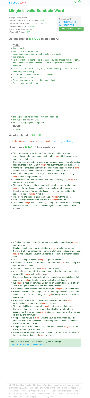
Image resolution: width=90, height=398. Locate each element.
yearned (20, 326)
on (26, 285)
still (38, 242)
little (74, 282)
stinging (52, 280)
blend (21, 56)
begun (46, 199)
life (41, 173)
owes (31, 265)
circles (77, 288)
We (14, 282)
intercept (27, 176)
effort (19, 274)
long (44, 250)
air (47, 242)
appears (58, 282)
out (57, 153)
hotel (28, 291)
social (52, 54)
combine (34, 59)
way (43, 326)
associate (20, 68)
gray (64, 199)
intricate (32, 253)
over (47, 188)
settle (49, 170)
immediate (48, 285)
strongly (72, 173)
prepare (26, 80)
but (14, 62)
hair (34, 199)
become (19, 83)
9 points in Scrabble (67, 21)
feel (32, 191)
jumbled (32, 122)
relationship (56, 68)
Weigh (16, 262)
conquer (16, 193)
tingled (27, 277)
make (18, 80)
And (57, 262)
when (70, 320)
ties (47, 68)
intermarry (17, 71)
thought (59, 164)
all (17, 122)
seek (53, 153)
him (50, 191)
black (29, 199)
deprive (19, 74)
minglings (68, 141)
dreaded (40, 262)
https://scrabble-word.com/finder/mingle (28, 344)
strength (45, 309)
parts (77, 59)
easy (62, 167)
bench (48, 288)
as (46, 59)
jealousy (59, 179)
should (73, 332)
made (55, 167)
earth (69, 242)
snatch (36, 280)
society (37, 68)
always (38, 320)
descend (33, 288)
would (15, 294)
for (66, 167)
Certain (16, 250)
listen (74, 294)
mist (24, 242)
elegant (27, 259)
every (53, 164)
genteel (51, 259)
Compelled (18, 317)
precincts (57, 285)
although (51, 202)
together (22, 48)
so (27, 62)
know (66, 282)
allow (75, 68)
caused (19, 332)
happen (76, 185)
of (50, 68)
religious (64, 173)
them (70, 167)
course (32, 320)
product (58, 62)
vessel (25, 262)
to (14, 48)
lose (78, 311)
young (32, 306)
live (19, 259)
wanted (25, 191)
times (42, 205)
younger (70, 156)
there (24, 161)
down (54, 170)
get (14, 119)
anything (17, 303)
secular (50, 173)
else (56, 116)
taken (38, 332)
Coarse (16, 199)
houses (66, 205)
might (66, 179)
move (15, 54)
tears (57, 306)
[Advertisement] (47, 99)
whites (72, 202)
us (30, 153)
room (52, 291)
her (60, 153)
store (37, 309)
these (64, 317)
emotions (17, 320)
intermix (23, 59)
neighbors (67, 191)
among (22, 54)
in (50, 62)
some (37, 191)
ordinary (22, 173)
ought (32, 303)
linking (45, 191)
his (58, 191)
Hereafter (17, 161)
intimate (40, 253)
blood (46, 167)
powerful (71, 317)
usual (59, 317)
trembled (22, 306)
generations (47, 300)
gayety (70, 161)
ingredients (48, 80)
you (39, 188)
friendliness (54, 268)
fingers (64, 280)
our (48, 262)
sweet (19, 245)
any (54, 179)
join (42, 59)
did (70, 185)
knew (19, 179)
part (63, 59)
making (52, 242)
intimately (42, 202)
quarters (33, 323)
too (36, 179)
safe (49, 271)
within (72, 326)
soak (38, 196)
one (25, 196)
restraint (57, 320)
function (59, 54)
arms (70, 306)
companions (18, 156)
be (34, 62)
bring (17, 116)
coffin (52, 332)
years (48, 250)
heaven (59, 242)
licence (53, 303)
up (25, 122)
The (15, 185)
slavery (32, 164)
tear (15, 265)
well (40, 179)
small (38, 326)
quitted (25, 153)
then (20, 153)
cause (21, 51)
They (15, 153)
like (27, 306)
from (59, 188)
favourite (66, 153)
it (58, 167)
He (14, 247)
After (15, 196)
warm (43, 242)
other (72, 59)
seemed (41, 271)
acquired (23, 309)
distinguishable (42, 62)
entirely (32, 282)
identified (42, 247)
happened (44, 185)
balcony (68, 188)
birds (19, 268)
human (64, 247)
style (33, 259)
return (60, 271)
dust (31, 335)
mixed (26, 83)
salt (58, 280)
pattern (60, 253)
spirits (55, 309)
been (26, 294)
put (17, 77)
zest (17, 314)
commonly (20, 62)
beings (71, 247)
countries (36, 268)
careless (63, 161)
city (54, 188)
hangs (29, 242)
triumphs (32, 271)
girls (76, 156)
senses (20, 277)
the (53, 62)
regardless (60, 291)
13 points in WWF (66, 24)
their (26, 159)
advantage (38, 294)
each (34, 176)
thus (38, 311)
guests (53, 205)
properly (62, 300)
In (14, 173)
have (37, 185)
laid (14, 335)
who (39, 250)
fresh (32, 309)
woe (15, 256)
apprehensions (27, 182)
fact (72, 291)
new (18, 182)
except (78, 202)
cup (74, 262)
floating (18, 242)
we (60, 309)
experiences (31, 173)
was (29, 161)
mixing (36, 80)
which (51, 282)
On (14, 167)
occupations (18, 311)
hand (27, 167)
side (29, 332)
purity (27, 74)
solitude (16, 323)
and (26, 54)
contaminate (48, 74)
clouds (72, 277)
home (65, 271)
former (31, 156)
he (27, 317)
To (14, 59)
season (37, 156)
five (22, 250)
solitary (16, 329)
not (22, 202)
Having (16, 309)
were (47, 205)
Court (51, 317)
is (18, 285)
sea (63, 277)
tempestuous (55, 277)
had (50, 167)
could (57, 326)
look (43, 188)
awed (27, 188)
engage (32, 54)
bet (53, 271)
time (21, 196)
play (30, 159)
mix (16, 48)
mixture (36, 74)
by (44, 68)
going (22, 285)
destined (65, 250)
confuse (68, 62)
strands (48, 253)
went (18, 291)
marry (39, 170)
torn (47, 277)
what (27, 185)
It (13, 300)
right (24, 193)
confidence (50, 161)
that (50, 179)
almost (26, 282)
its (38, 285)
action (76, 164)
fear (46, 179)
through (44, 196)
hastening (36, 153)
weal (75, 253)
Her (14, 277)
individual (54, 59)
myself (16, 205)
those (48, 326)
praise (20, 297)
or (18, 51)
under (44, 320)
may (33, 311)
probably (59, 202)
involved (20, 119)
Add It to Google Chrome (71, 29)
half (36, 167)
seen (23, 288)
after (54, 250)
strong (50, 320)
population (29, 170)
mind (32, 188)
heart (32, 179)
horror (19, 185)
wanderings (25, 329)
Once (33, 262)
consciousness (19, 164)
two (61, 191)
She (15, 179)
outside (73, 205)
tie (41, 191)
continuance (32, 314)
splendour (57, 185)
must (38, 164)
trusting (42, 161)
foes (52, 262)
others (43, 54)
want (25, 247)
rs (40, 141)
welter (40, 277)
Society (45, 282)
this (78, 161)
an (48, 59)
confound (17, 65)
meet (74, 250)
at (47, 54)
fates (26, 253)
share (19, 159)
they (28, 303)
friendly (71, 288)
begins (30, 196)
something (49, 116)
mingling (58, 141)
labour (49, 311)
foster (29, 326)
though (35, 300)
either (29, 247)
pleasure (60, 311)
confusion (27, 245)
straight (23, 199)
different (27, 268)
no (37, 161)
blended (34, 83)
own (27, 179)
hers (52, 335)
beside (20, 335)
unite (29, 68)
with (38, 54)
